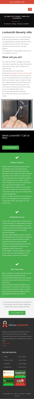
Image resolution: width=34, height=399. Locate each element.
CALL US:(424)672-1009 (17, 2)
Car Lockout (22, 356)
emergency (20, 73)
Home (16, 21)
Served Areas (6, 343)
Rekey (6, 356)
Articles (4, 345)
